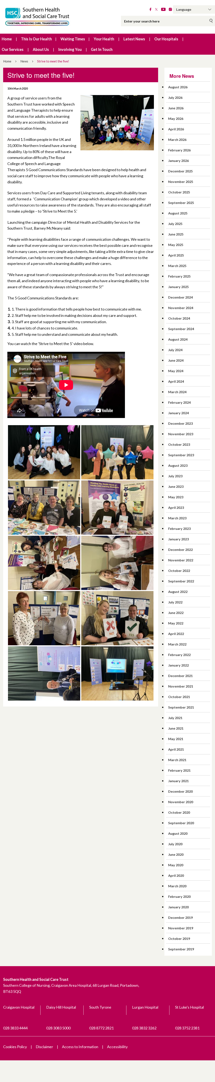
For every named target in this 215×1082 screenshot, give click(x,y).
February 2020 (179, 896)
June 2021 (176, 728)
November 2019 (180, 928)
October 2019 (179, 938)
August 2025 (177, 213)
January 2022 (178, 665)
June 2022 (176, 613)
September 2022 (181, 581)
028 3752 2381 (187, 1028)
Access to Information (80, 1046)
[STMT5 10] (44, 507)
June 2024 (176, 360)
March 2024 (177, 392)
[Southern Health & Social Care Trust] (45, 16)
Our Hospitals (166, 39)
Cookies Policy (15, 1046)
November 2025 (180, 182)
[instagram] (170, 9)
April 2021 (176, 749)
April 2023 (176, 507)
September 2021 (181, 707)
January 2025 (178, 287)
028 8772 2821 (101, 1028)
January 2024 (178, 413)
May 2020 (175, 865)
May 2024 (175, 371)
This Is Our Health (36, 39)
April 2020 (176, 875)
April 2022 (176, 634)
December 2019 (180, 917)
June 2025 (176, 234)
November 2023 (180, 434)
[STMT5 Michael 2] (44, 452)
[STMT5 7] (44, 617)
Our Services (13, 49)
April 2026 (176, 129)
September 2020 (181, 823)
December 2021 (180, 676)
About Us (41, 49)
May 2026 (175, 118)
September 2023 (181, 455)
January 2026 (178, 161)
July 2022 (175, 602)
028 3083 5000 (58, 1028)
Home (7, 39)
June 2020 (176, 854)
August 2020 (177, 833)
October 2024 (179, 318)
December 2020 (180, 791)
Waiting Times (72, 39)
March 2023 (177, 518)
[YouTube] (163, 9)
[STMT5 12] (117, 507)
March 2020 (177, 886)
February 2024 (179, 402)
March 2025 (177, 266)
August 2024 (177, 339)
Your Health (104, 39)
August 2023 (177, 465)
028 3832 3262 (144, 1028)
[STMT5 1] (117, 673)
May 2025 (175, 245)
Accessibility (117, 1046)
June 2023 (176, 486)
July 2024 (175, 350)
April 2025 (176, 255)
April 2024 (176, 381)
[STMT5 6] (117, 617)
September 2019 (181, 949)
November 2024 (180, 308)
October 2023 (179, 444)
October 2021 (179, 697)
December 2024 (180, 297)
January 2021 (178, 781)
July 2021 (175, 718)
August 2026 (177, 87)
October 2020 (179, 812)
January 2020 (178, 907)
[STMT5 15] (117, 452)
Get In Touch (102, 49)
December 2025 (180, 171)
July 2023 (175, 476)
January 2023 (178, 539)
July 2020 (175, 844)
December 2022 (180, 550)
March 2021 (177, 760)
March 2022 (177, 644)
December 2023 (180, 423)
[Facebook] (150, 9)
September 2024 (181, 329)
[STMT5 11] (44, 562)
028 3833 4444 (15, 1028)
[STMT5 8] (117, 562)
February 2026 (179, 150)
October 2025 (179, 192)
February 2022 (179, 655)
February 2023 (179, 528)
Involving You (70, 49)
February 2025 (179, 276)
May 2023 (175, 497)
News (24, 61)
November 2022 (180, 560)
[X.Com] (156, 9)
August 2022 (177, 592)
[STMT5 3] (44, 673)
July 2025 (175, 224)
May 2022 (175, 623)
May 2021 (175, 739)
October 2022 (179, 571)
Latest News (134, 39)
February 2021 (179, 770)
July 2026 (175, 97)
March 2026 (177, 140)
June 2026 (176, 108)
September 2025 (181, 203)
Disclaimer (44, 1046)
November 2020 (180, 802)
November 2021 (180, 686)
